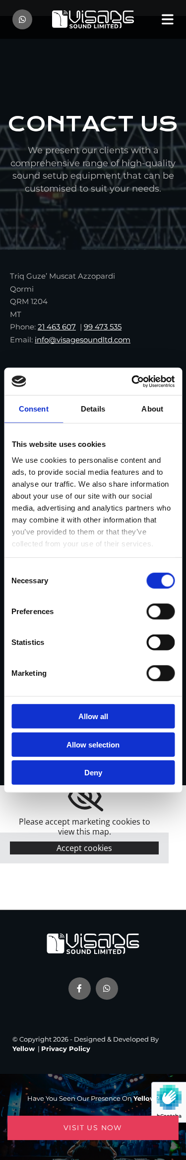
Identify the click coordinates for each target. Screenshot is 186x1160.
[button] (93, 1128)
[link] (84, 797)
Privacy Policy (65, 1049)
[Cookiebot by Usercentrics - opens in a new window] (132, 381)
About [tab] (152, 409)
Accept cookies (84, 848)
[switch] (160, 612)
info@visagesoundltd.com (82, 339)
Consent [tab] (34, 409)
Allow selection (93, 744)
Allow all (93, 716)
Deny (93, 772)
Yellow (23, 1049)
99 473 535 (103, 326)
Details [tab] (93, 409)
